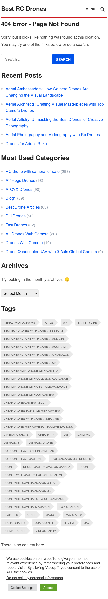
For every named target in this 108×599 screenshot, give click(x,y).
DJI (66, 434)
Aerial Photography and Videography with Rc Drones (53, 134)
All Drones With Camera (27, 234)
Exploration (69, 507)
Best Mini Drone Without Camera (29, 394)
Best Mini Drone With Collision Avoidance (36, 378)
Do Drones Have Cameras (23, 459)
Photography (14, 523)
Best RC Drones (23, 8)
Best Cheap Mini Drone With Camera (31, 370)
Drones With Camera (24, 242)
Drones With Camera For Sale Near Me (33, 475)
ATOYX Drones (19, 189)
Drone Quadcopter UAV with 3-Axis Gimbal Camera (51, 251)
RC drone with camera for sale (33, 171)
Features (11, 515)
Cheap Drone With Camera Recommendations (38, 426)
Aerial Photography (19, 322)
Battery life (87, 322)
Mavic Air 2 (74, 515)
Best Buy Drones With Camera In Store (33, 330)
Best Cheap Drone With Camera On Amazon (36, 354)
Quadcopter (44, 523)
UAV (86, 523)
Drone (9, 467)
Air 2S (49, 322)
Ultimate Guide (15, 531)
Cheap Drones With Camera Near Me (31, 418)
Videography (46, 531)
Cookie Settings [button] (22, 587)
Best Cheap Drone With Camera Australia (35, 346)
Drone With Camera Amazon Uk (27, 491)
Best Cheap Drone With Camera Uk (30, 362)
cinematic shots (16, 434)
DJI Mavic (84, 434)
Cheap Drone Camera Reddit (25, 402)
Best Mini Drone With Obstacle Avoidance (35, 386)
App (65, 322)
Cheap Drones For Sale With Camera (32, 410)
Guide (31, 515)
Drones (85, 467)
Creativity (46, 434)
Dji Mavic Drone (41, 442)
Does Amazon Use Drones (71, 459)
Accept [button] (48, 587)
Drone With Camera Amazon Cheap (30, 483)
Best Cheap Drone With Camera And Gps (34, 338)
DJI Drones (16, 216)
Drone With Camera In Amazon (27, 507)
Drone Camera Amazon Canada (46, 467)
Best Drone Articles (23, 207)
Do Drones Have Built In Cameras (29, 450)
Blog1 (11, 198)
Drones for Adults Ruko (26, 143)
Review (69, 523)
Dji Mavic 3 (11, 442)
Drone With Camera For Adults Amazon (34, 499)
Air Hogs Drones (20, 180)
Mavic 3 (51, 515)
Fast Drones (16, 225)
